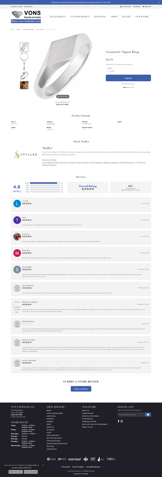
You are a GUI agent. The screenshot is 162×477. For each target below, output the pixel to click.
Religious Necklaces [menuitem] (54, 438)
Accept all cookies (31, 472)
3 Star (27, 187)
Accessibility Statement (93, 467)
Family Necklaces (96, 162)
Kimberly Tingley (28, 340)
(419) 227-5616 (62, 104)
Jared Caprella (28, 285)
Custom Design (79, 17)
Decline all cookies (15, 472)
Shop (114, 17)
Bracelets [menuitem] (50, 427)
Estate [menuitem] (49, 424)
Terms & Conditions (78, 467)
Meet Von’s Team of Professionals (94, 424)
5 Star (27, 183)
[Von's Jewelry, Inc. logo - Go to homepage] (28, 17)
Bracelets (85, 162)
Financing (100, 17)
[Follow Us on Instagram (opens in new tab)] (121, 421)
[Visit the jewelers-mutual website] (74, 459)
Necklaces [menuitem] (50, 430)
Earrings (63, 162)
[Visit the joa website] (101, 459)
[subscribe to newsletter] (148, 414)
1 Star (27, 192)
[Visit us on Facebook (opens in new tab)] (118, 421)
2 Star (27, 189)
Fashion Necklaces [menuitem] (53, 441)
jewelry (18, 29)
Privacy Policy (87, 427)
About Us (85, 410)
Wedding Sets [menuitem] (52, 449)
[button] (125, 6)
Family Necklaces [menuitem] (53, 435)
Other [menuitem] (49, 432)
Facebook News (87, 413)
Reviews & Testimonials (90, 416)
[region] (63, 66)
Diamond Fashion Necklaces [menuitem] (57, 443)
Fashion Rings (39, 29)
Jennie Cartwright (29, 360)
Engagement (58, 17)
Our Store (142, 17)
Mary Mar (26, 250)
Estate (126, 17)
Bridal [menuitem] (49, 410)
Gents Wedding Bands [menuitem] (55, 413)
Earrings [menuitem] (50, 421)
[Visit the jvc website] (111, 459)
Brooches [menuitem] (50, 446)
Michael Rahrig (28, 321)
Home (12, 29)
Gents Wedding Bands (28, 29)
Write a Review (81, 389)
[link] (16, 6)
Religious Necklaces (111, 162)
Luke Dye (25, 234)
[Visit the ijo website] (62, 459)
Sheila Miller (27, 267)
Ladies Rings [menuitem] (51, 416)
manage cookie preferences (21, 467)
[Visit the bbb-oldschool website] (85, 459)
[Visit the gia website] (51, 459)
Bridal (78, 162)
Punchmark (84, 474)
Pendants (71, 162)
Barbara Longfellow (30, 302)
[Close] (159, 2)
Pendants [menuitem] (50, 419)
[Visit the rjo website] (93, 459)
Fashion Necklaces (127, 162)
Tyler (24, 217)
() (62, 183)
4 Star (27, 185)
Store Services (87, 419)
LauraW (25, 201)
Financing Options (89, 421)
